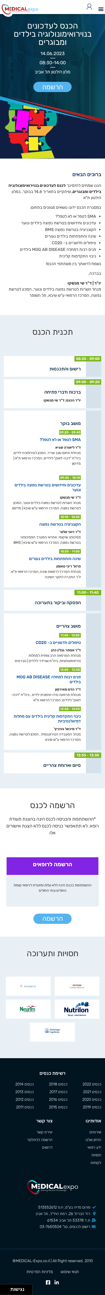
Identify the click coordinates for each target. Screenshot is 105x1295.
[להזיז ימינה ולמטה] (6, 1291)
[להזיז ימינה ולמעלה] (6, 1288)
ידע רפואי (94, 1147)
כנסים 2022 (92, 1084)
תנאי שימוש (70, 1271)
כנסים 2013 (24, 1092)
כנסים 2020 (91, 1099)
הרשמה (52, 87)
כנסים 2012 (25, 1099)
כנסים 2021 (92, 1092)
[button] (101, 9)
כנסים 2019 (92, 1107)
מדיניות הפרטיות (40, 1271)
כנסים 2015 (58, 1107)
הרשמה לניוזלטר (39, 1139)
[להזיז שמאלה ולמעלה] (4, 1288)
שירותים (95, 1132)
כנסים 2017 (58, 1092)
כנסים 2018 (58, 1084)
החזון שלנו (93, 1139)
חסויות (96, 1155)
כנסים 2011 (25, 1107)
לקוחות (95, 1162)
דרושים (47, 1147)
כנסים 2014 (24, 1084)
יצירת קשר (44, 1132)
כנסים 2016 (58, 1099)
